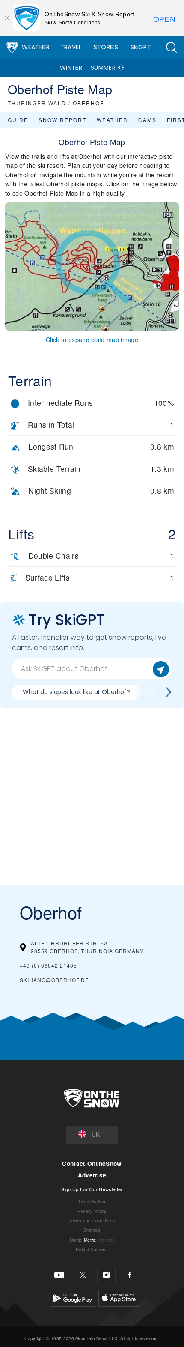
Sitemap (92, 1230)
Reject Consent (92, 1249)
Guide (18, 119)
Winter (71, 67)
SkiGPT (141, 47)
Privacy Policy (91, 1211)
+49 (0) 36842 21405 (48, 965)
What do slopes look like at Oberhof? (76, 692)
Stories (106, 47)
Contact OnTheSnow (92, 1163)
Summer (103, 67)
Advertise (92, 1175)
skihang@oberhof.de (54, 979)
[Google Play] (72, 1297)
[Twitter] (83, 1275)
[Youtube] (59, 1275)
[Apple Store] (118, 1297)
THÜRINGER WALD (37, 103)
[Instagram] (106, 1275)
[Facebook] (130, 1275)
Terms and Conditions (92, 1220)
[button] (171, 47)
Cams (147, 119)
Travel (71, 47)
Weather (36, 47)
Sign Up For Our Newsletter (91, 1189)
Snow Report (62, 119)
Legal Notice (92, 1201)
